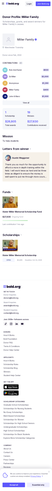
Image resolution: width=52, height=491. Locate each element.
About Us (7, 449)
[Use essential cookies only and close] (49, 472)
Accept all (14, 485)
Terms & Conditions (12, 346)
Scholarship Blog (11, 368)
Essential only (38, 485)
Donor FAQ (8, 343)
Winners (7, 372)
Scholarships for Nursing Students (18, 408)
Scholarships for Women (14, 419)
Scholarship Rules (11, 364)
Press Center (9, 460)
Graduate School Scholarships (16, 405)
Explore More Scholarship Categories (19, 438)
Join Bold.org (43, 4)
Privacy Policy (36, 476)
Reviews (7, 467)
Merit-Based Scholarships (14, 416)
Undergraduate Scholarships (15, 427)
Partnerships (9, 463)
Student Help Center (12, 375)
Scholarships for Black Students (17, 434)
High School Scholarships (14, 431)
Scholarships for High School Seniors (19, 423)
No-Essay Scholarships (13, 412)
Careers (7, 456)
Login (29, 4)
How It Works (9, 335)
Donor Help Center (11, 350)
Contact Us (8, 452)
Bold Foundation (10, 339)
